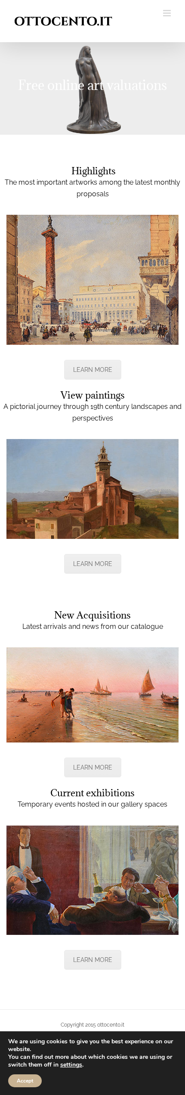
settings (71, 1065)
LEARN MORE (92, 369)
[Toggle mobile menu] (167, 13)
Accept (25, 1080)
